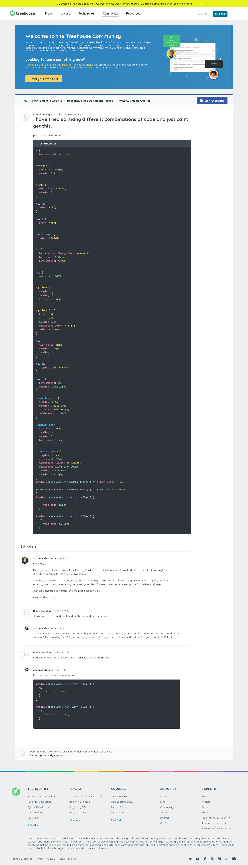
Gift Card (165, 823)
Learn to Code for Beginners (85, 796)
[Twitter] (190, 858)
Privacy (40, 858)
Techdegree (86, 13)
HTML (24, 100)
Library (65, 13)
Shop (205, 812)
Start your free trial (44, 79)
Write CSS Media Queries (134, 100)
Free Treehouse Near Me (216, 817)
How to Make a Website (47, 100)
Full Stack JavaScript (39, 801)
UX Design (33, 817)
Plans (48, 13)
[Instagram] (219, 858)
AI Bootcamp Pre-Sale (68, 3)
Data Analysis (35, 812)
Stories (164, 812)
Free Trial (220, 14)
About (163, 796)
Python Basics (119, 807)
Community (110, 13)
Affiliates (207, 801)
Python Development (40, 807)
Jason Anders (41, 558)
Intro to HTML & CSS (122, 801)
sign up (54, 755)
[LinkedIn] (212, 858)
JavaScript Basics (121, 796)
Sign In (202, 13)
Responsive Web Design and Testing (90, 100)
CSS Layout (117, 812)
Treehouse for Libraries (215, 823)
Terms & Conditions (22, 858)
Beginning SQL (78, 807)
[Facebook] (204, 858)
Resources (133, 13)
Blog (163, 801)
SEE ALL (33, 824)
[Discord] (233, 858)
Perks (205, 807)
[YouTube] (197, 858)
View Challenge (214, 100)
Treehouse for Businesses (216, 828)
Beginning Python (79, 801)
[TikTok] (226, 858)
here (81, 50)
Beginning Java (78, 812)
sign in (42, 755)
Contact (164, 817)
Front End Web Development (44, 796)
